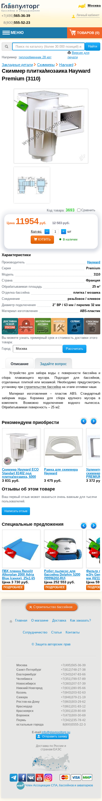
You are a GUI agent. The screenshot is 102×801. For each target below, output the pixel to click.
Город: (6, 348)
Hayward (93, 262)
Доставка (59, 620)
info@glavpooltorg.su (56, 732)
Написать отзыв (15, 511)
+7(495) (15, 16)
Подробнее (13, 587)
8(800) (16, 23)
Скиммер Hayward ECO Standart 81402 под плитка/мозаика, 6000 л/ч (20, 475)
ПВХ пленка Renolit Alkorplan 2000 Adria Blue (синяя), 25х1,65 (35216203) (18, 576)
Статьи (56, 632)
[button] (63, 231)
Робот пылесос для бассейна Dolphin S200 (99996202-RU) (62, 574)
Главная (21, 620)
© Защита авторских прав (51, 644)
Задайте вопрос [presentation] (53, 364)
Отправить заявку (54, 736)
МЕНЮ (17, 33)
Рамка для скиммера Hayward (61, 471)
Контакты (72, 632)
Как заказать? (80, 620)
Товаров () (88, 33)
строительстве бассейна (42, 387)
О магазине (39, 620)
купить (44, 239)
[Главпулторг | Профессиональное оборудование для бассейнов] (20, 8)
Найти (92, 46)
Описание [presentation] (19, 364)
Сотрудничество (35, 632)
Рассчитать (74, 348)
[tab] (19, 363)
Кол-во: (36, 231)
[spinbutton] (55, 231)
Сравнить (88, 210)
